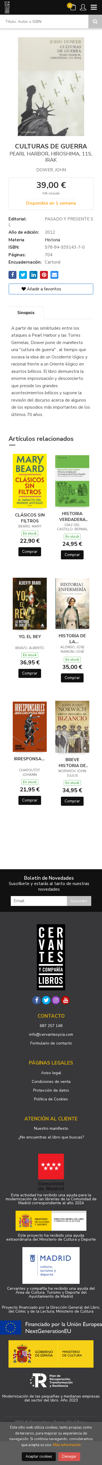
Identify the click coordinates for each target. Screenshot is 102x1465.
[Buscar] (95, 21)
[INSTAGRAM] (56, 1000)
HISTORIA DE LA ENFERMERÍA (72, 638)
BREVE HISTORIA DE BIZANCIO (72, 762)
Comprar (29, 551)
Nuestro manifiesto (51, 1128)
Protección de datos (51, 1090)
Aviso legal (51, 1073)
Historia (52, 240)
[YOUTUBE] (65, 1000)
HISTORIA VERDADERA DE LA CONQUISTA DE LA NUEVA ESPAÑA (72, 516)
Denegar (69, 1456)
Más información (67, 1445)
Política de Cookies (51, 1099)
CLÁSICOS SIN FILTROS (30, 518)
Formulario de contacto (51, 1043)
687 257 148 (51, 1025)
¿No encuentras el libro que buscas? (51, 1137)
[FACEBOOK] (36, 1000)
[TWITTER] (46, 1000)
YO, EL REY (30, 637)
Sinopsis (26, 313)
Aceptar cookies (39, 1456)
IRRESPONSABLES (30, 759)
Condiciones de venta (51, 1081)
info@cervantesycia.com (51, 1034)
